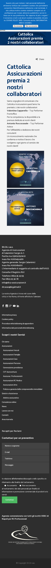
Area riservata (7, 419)
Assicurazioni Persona (11, 363)
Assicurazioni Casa (10, 359)
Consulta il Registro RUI (13, 272)
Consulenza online (9, 402)
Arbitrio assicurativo (11, 397)
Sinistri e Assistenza (10, 393)
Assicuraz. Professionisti (12, 376)
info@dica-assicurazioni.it (14, 283)
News (4, 406)
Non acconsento (31, 26)
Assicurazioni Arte (10, 384)
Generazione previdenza (13, 367)
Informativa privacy (9, 315)
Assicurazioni (7, 346)
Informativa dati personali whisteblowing (18, 328)
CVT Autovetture (10, 372)
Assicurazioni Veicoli (11, 350)
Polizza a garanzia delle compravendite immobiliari (22, 389)
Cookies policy (7, 319)
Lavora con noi (7, 410)
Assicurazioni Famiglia (11, 354)
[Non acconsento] (48, 15)
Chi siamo (5, 341)
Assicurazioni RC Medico (12, 380)
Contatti (5, 415)
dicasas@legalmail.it (11, 287)
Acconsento (18, 26)
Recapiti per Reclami (11, 431)
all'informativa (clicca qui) (21, 478)
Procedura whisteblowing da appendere (18, 323)
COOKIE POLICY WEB (14, 20)
